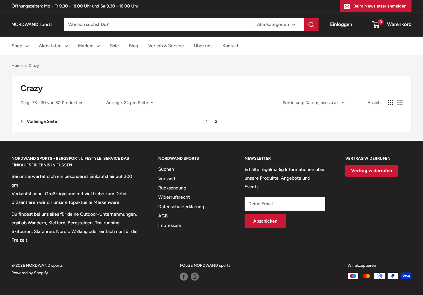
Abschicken (265, 221)
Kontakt (230, 45)
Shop (17, 45)
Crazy (33, 65)
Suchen (166, 169)
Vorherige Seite (42, 121)
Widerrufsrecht (174, 197)
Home (17, 65)
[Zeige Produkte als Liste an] (400, 102)
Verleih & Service (166, 45)
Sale (114, 45)
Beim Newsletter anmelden (379, 6)
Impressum (169, 225)
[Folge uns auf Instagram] (195, 277)
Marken (86, 45)
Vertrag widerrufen (371, 170)
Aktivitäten (50, 45)
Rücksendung (172, 188)
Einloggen (341, 24)
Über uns (203, 45)
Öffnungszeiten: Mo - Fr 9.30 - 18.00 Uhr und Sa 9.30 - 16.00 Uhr (75, 6)
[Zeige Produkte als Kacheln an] (390, 102)
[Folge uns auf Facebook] (184, 277)
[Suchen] (311, 24)
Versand (166, 178)
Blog (133, 45)
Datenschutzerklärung (181, 206)
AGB (163, 216)
